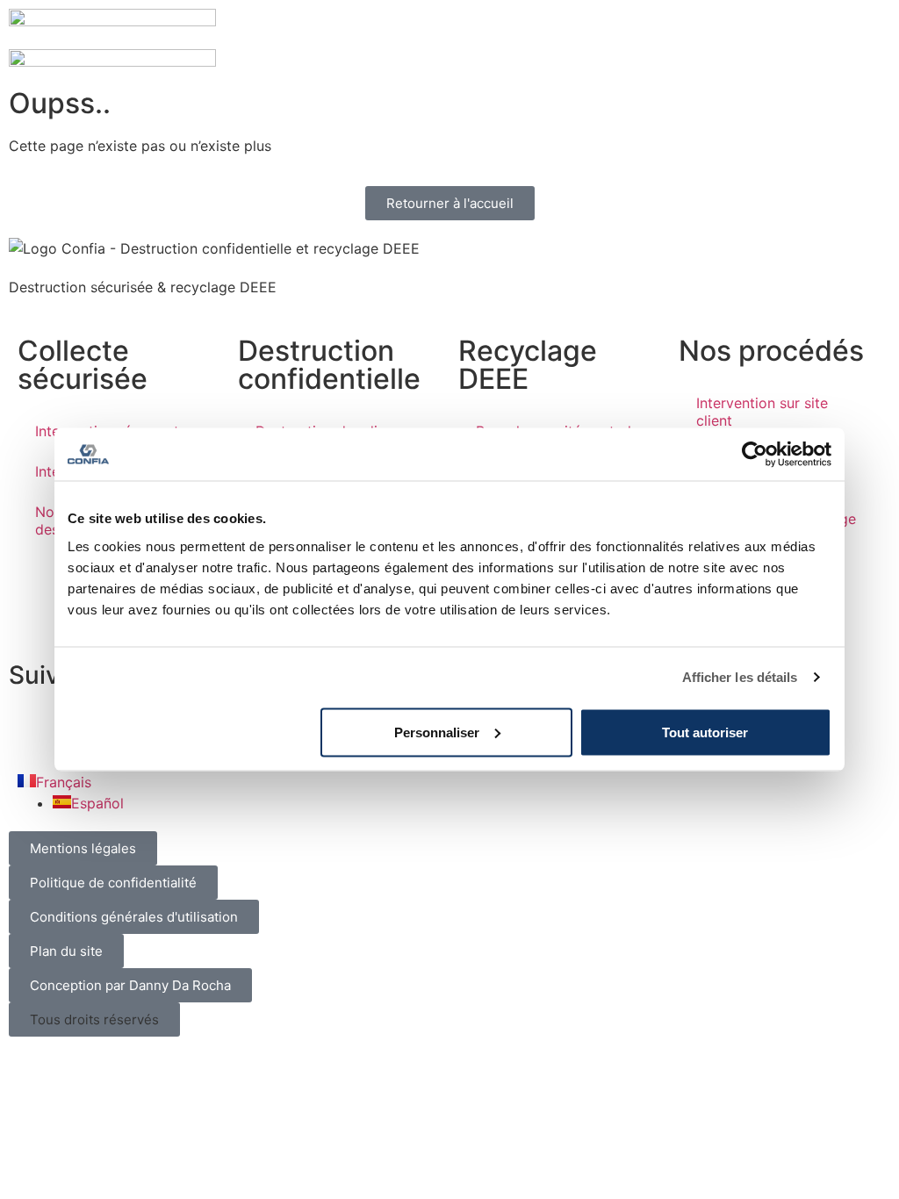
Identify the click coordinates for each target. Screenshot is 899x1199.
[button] (94, 1019)
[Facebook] (31, 727)
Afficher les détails (740, 677)
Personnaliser (436, 731)
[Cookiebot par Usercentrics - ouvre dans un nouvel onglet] (754, 455)
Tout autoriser (705, 731)
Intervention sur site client (762, 411)
